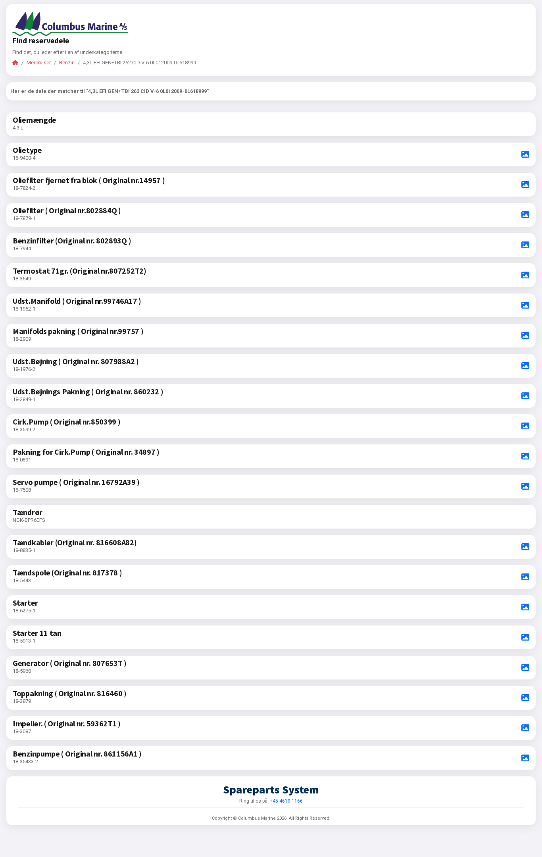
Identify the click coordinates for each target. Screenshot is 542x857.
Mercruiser (39, 63)
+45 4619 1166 (286, 801)
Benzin (67, 63)
